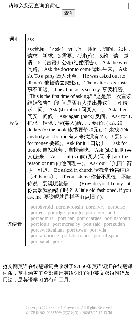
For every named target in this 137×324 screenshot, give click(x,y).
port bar (66, 218)
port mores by (66, 224)
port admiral (43, 218)
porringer (95, 212)
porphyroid (42, 206)
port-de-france (76, 235)
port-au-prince (45, 235)
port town (76, 230)
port (111, 212)
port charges (89, 218)
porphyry (95, 206)
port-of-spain (106, 235)
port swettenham (47, 230)
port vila (98, 230)
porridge (56, 212)
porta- (58, 241)
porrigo (75, 212)
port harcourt (117, 218)
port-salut (40, 241)
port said (92, 224)
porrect (38, 212)
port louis (40, 224)
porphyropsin (69, 206)
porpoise (116, 206)
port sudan (114, 224)
